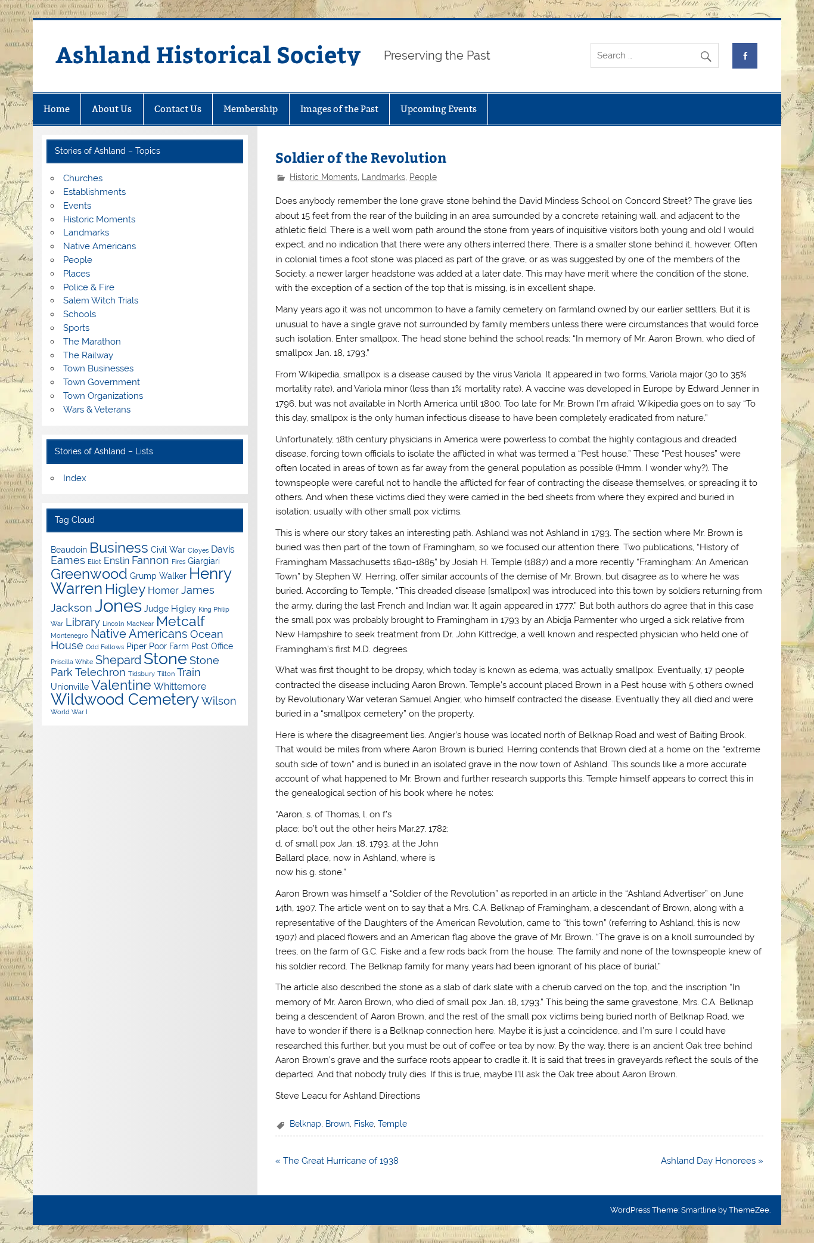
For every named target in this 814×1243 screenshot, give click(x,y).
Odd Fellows (105, 646)
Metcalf (180, 621)
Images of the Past (339, 108)
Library (83, 622)
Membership (250, 108)
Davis (223, 549)
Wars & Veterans (97, 409)
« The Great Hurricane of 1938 (337, 1160)
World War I (69, 711)
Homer (163, 590)
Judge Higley (170, 608)
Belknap (305, 1124)
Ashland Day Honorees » (712, 1160)
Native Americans (99, 246)
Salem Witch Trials (100, 300)
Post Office (212, 646)
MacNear (140, 623)
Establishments (94, 192)
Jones (118, 605)
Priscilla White (72, 661)
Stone (165, 658)
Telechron (100, 672)
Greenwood (89, 573)
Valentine (121, 685)
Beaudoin (69, 549)
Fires (178, 561)
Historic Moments (324, 177)
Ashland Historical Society (208, 54)
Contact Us (177, 108)
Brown (337, 1124)
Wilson (219, 701)
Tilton (166, 673)
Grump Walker (158, 576)
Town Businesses (98, 368)
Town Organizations (103, 395)
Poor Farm (169, 646)
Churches (82, 178)
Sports (76, 328)
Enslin (116, 560)
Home (57, 108)
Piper (136, 646)
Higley (125, 589)
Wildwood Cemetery (125, 699)
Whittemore (180, 686)
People (423, 177)
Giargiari (204, 561)
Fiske (364, 1124)
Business (118, 547)
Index (74, 478)
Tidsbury (141, 673)
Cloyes (198, 550)
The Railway (88, 355)
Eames (68, 560)
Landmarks (383, 177)
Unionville (70, 687)
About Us (112, 108)
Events (77, 205)
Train (189, 672)
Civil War (168, 549)
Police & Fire (88, 287)
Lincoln (113, 623)
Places (76, 273)
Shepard (118, 660)
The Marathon (92, 341)
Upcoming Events (438, 108)
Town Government (101, 382)
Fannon (150, 560)
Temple (392, 1124)
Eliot (94, 561)
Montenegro (69, 635)
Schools (79, 314)
